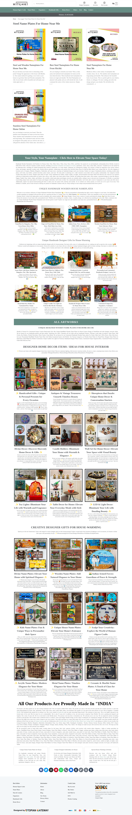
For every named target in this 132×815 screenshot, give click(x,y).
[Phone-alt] (66, 770)
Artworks (95, 5)
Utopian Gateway (39, 721)
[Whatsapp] (61, 770)
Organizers (16, 796)
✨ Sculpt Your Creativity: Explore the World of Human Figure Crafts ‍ (101, 631)
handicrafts (61, 712)
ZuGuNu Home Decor (64, 721)
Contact (42, 801)
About (42, 789)
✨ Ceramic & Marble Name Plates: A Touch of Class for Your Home (101, 686)
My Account (104, 5)
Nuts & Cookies (17, 793)
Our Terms (43, 796)
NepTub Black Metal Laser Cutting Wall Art (83, 721)
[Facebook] (41, 770)
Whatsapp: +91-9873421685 (66, 14)
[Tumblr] (76, 770)
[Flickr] (71, 770)
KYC (69, 796)
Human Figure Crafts (19, 786)
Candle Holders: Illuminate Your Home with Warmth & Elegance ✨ (66, 452)
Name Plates (16, 789)
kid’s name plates (28, 757)
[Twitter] (46, 770)
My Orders (71, 789)
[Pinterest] (56, 770)
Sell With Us (71, 793)
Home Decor (103, 757)
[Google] (86, 770)
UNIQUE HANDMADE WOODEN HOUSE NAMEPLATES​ (66, 188)
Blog (41, 793)
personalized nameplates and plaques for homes (63, 165)
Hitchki (19, 712)
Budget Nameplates (84, 5)
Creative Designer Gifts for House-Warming (66, 527)
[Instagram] (51, 770)
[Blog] (81, 770)
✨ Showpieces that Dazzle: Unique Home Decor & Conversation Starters (101, 396)
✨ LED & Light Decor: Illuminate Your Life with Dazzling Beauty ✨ (101, 507)
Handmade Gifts (17, 799)
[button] (115, 3)
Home (14, 19)
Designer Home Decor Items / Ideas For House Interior (66, 346)
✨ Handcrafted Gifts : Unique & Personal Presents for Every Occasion (31, 396)
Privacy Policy (44, 798)
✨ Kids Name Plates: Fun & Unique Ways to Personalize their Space (31, 631)
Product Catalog (72, 799)
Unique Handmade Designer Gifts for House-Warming (66, 240)
